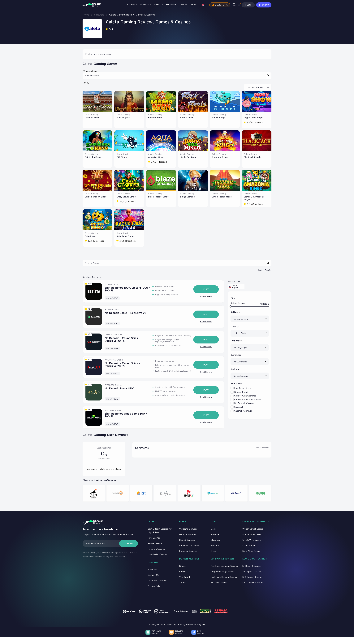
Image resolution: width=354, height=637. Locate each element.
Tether (182, 582)
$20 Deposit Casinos (252, 582)
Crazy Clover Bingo (126, 196)
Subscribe (129, 543)
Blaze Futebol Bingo (158, 196)
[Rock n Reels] (193, 101)
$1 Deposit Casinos (251, 566)
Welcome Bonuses (188, 529)
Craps (213, 551)
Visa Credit (184, 577)
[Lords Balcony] (97, 101)
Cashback (238, 407)
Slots (213, 529)
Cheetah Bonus (172, 624)
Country (235, 326)
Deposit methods (189, 558)
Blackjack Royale (252, 157)
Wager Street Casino (252, 529)
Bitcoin (182, 566)
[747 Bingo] (129, 140)
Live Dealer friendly (244, 388)
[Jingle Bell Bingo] (193, 140)
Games (157, 4)
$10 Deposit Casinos (252, 577)
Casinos (131, 4)
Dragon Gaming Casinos (222, 571)
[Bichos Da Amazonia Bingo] (256, 180)
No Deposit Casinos (244, 403)
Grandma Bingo (220, 157)
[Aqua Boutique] (161, 140)
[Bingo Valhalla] (193, 180)
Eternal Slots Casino (252, 534)
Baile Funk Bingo (124, 236)
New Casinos (154, 538)
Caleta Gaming (91, 114)
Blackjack (215, 540)
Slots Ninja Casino (251, 551)
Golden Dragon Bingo (95, 196)
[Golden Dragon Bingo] (97, 180)
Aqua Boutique (156, 157)
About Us (152, 569)
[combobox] (250, 319)
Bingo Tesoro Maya (222, 196)
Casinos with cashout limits (247, 399)
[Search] (268, 75)
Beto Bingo (90, 236)
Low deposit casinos (254, 558)
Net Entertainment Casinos (224, 566)
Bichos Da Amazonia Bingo (254, 198)
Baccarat (215, 545)
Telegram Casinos (156, 549)
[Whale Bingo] (225, 101)
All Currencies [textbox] (240, 361)
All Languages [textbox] (240, 347)
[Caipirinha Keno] (97, 140)
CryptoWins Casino (251, 540)
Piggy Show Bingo (253, 117)
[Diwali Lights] (129, 101)
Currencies (236, 355)
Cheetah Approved (243, 410)
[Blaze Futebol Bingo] (161, 180)
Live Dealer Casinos (157, 554)
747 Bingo (121, 157)
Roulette (215, 534)
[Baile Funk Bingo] (129, 219)
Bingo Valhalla (187, 196)
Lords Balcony (92, 117)
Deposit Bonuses (187, 534)
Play (206, 289)
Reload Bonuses (187, 540)
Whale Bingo (218, 117)
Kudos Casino (249, 545)
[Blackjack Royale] (256, 140)
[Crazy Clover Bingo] (129, 180)
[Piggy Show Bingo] (256, 101)
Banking (184, 4)
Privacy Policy (155, 586)
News (193, 4)
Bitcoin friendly (242, 392)
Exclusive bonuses (188, 551)
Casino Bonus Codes (189, 545)
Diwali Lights (123, 117)
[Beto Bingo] (97, 219)
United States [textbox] (240, 333)
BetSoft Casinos (219, 582)
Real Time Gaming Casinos (224, 577)
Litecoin (183, 571)
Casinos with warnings (245, 395)
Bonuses (144, 4)
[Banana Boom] (161, 101)
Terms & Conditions (157, 580)
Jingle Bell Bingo (188, 157)
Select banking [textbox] (241, 376)
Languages (236, 340)
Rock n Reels (186, 117)
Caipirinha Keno (93, 157)
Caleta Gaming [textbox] (241, 319)
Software (171, 4)
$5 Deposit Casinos (251, 571)
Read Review (206, 296)
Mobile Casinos (155, 543)
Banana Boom (155, 117)
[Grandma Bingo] (225, 140)
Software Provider (222, 558)
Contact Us (153, 575)
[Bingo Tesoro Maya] (225, 180)
